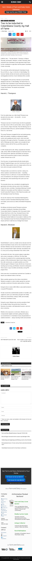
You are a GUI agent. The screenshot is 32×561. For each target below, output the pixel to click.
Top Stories (6, 20)
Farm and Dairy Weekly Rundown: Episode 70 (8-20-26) (5, 378)
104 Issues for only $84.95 (16, 480)
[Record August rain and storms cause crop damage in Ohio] (16, 372)
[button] (30, 2)
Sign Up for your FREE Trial (16, 12)
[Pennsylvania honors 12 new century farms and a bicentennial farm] (26, 372)
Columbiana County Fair (10, 322)
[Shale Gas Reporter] (12, 550)
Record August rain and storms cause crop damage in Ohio (15, 378)
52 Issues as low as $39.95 (15, 477)
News (2, 20)
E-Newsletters (3, 538)
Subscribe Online (4, 513)
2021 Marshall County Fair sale (8, 339)
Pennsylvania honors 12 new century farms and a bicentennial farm (26, 378)
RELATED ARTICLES (6, 363)
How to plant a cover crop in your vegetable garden (24, 340)
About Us (4, 506)
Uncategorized (11, 20)
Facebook (4, 532)
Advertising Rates (4, 499)
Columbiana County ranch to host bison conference (14, 448)
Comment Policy (4, 515)
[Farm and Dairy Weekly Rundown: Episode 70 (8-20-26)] (5, 372)
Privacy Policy (3, 502)
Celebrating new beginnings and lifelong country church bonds (16, 440)
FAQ (3, 504)
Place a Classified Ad (4, 510)
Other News (4, 31)
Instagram (4, 535)
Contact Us (4, 507)
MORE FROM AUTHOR (7, 365)
